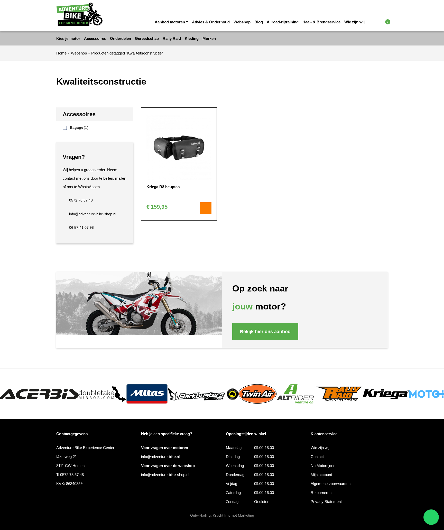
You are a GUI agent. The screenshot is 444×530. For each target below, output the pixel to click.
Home (61, 53)
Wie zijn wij (354, 22)
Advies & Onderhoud (211, 22)
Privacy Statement (326, 501)
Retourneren (321, 492)
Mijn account (321, 474)
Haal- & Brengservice (321, 22)
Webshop (242, 22)
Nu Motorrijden (323, 465)
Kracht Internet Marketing (233, 515)
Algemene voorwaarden (330, 483)
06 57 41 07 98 (81, 227)
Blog (258, 22)
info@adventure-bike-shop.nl (92, 214)
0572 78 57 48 (81, 200)
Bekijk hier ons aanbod (265, 331)
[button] (377, 21)
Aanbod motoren (170, 22)
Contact (317, 456)
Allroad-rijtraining (283, 22)
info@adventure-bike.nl (160, 456)
